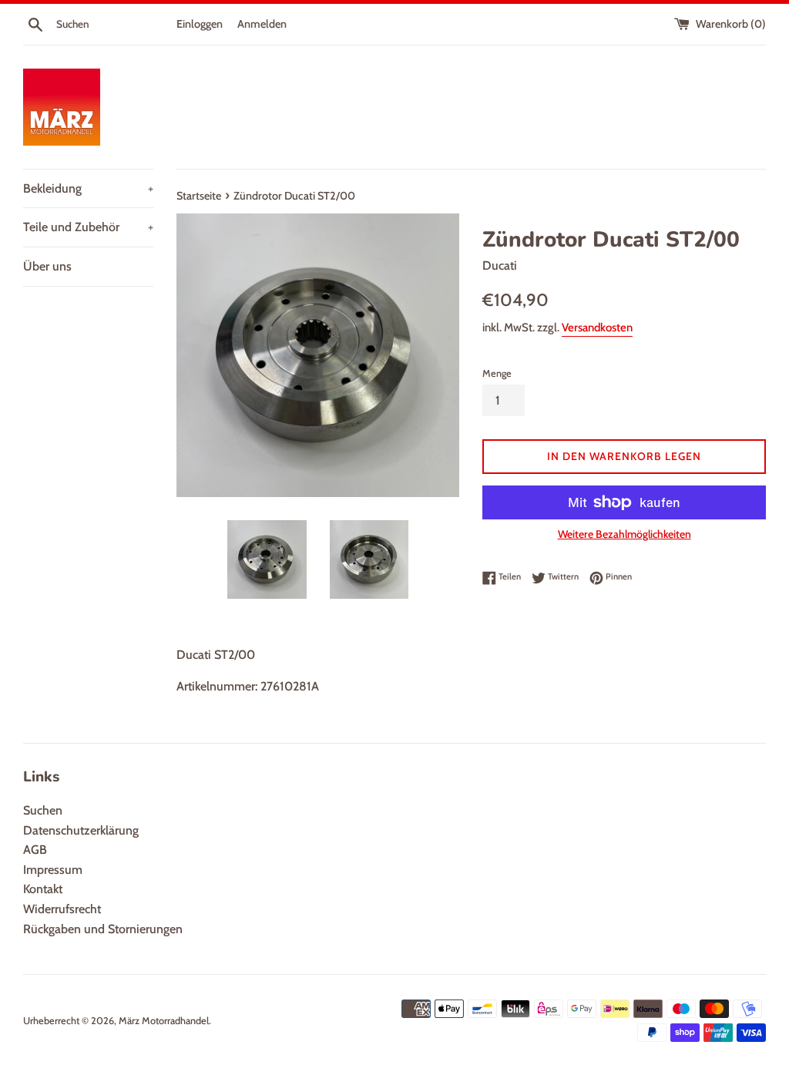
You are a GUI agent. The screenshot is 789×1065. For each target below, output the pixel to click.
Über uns (47, 266)
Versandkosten (597, 327)
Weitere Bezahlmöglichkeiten (624, 534)
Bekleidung (88, 188)
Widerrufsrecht (62, 909)
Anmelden (262, 24)
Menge (497, 373)
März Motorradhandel (164, 1020)
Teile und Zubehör (88, 227)
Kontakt (42, 889)
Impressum (52, 869)
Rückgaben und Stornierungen (103, 929)
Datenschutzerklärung (81, 830)
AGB (35, 849)
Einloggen (199, 24)
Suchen (42, 810)
